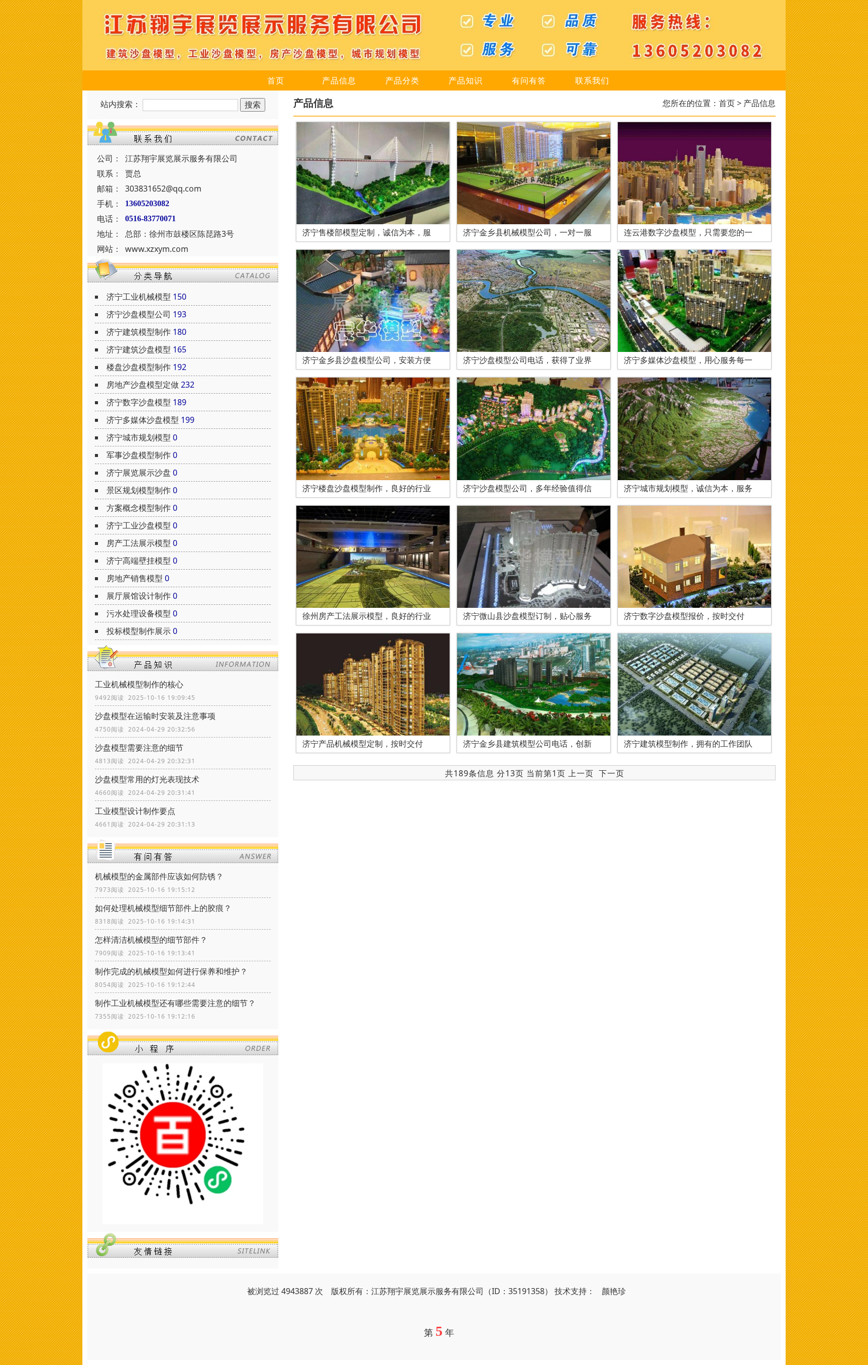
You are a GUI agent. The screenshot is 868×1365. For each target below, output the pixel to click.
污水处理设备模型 (138, 613)
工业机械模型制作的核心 (139, 684)
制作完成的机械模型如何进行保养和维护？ (171, 971)
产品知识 (466, 80)
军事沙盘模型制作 (138, 455)
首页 (275, 80)
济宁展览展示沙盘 (138, 472)
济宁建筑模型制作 (138, 331)
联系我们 (592, 80)
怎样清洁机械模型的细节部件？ (151, 939)
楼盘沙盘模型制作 (138, 367)
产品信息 (339, 80)
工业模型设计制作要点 (135, 810)
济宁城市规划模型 (138, 437)
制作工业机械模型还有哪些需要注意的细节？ (175, 1003)
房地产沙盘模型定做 (142, 384)
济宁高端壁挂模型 (138, 560)
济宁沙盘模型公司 (138, 314)
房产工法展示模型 (138, 543)
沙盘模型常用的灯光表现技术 (147, 779)
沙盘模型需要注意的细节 (139, 747)
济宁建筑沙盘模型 (138, 349)
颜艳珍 (614, 1291)
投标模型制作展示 (138, 630)
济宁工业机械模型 (138, 296)
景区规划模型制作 (138, 490)
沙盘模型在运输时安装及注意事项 (155, 715)
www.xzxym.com (156, 248)
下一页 (611, 773)
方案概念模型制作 (138, 507)
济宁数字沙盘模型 (138, 402)
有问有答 (529, 80)
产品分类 (402, 80)
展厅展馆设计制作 (138, 595)
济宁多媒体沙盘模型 (142, 419)
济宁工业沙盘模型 (138, 525)
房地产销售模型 (134, 578)
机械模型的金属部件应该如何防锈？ (159, 876)
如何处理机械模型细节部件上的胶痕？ (163, 908)
